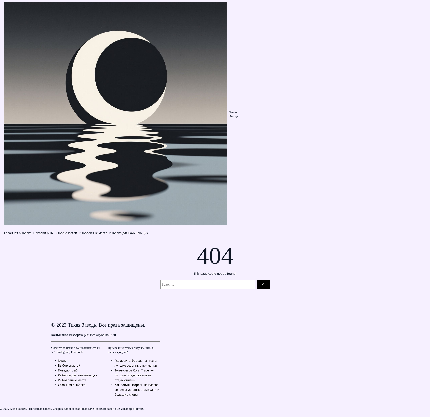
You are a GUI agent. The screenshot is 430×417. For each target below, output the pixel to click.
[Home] (115, 114)
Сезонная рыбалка (71, 385)
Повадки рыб (68, 370)
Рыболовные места (72, 380)
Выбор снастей (69, 365)
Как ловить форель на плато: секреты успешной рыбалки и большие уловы (137, 390)
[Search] (263, 284)
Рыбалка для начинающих (77, 375)
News (62, 361)
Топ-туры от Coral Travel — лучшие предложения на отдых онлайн (134, 375)
